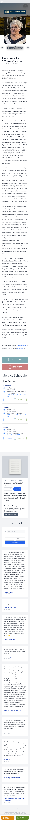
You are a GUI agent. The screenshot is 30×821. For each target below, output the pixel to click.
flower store (20, 348)
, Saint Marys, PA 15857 (13, 435)
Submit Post (15, 543)
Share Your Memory (10, 514)
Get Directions (9, 400)
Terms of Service (19, 813)
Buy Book (17, 489)
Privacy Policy (10, 813)
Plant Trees (21, 400)
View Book (8, 489)
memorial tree (22, 345)
